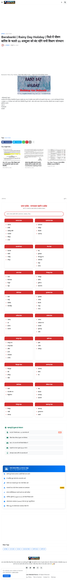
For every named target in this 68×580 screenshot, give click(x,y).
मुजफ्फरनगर (40, 411)
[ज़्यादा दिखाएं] (33, 142)
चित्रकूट (9, 368)
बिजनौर (39, 302)
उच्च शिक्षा (6, 549)
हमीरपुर (9, 374)
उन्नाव (9, 239)
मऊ (38, 374)
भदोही (9, 411)
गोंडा (39, 388)
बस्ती (9, 388)
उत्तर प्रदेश (12, 549)
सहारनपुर (40, 408)
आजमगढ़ (40, 368)
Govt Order (9, 33)
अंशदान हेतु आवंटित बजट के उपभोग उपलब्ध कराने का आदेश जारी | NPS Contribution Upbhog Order (33, 164)
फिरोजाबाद (10, 279)
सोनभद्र (9, 414)
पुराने (65, 198)
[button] (2, 2)
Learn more (15, 572)
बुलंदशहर (40, 253)
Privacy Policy (28, 577)
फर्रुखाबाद (10, 354)
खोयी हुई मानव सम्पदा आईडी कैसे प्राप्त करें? (18, 474)
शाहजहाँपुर (10, 305)
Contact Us (46, 577)
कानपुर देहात (10, 345)
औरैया (9, 348)
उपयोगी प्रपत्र (35, 549)
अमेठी (39, 331)
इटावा (9, 351)
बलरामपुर (40, 394)
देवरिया (39, 279)
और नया (4, 198)
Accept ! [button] (6, 576)
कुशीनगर (40, 282)
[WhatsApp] (23, 142)
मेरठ (39, 250)
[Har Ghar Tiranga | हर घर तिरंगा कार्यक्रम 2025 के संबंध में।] (56, 155)
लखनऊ (9, 224)
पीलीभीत (9, 302)
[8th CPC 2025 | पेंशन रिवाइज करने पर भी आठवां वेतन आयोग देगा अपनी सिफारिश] (11, 155)
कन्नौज (9, 357)
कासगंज (9, 328)
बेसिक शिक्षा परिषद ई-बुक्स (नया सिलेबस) (18, 437)
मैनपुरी (9, 282)
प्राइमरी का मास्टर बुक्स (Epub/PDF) (18, 448)
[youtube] (34, 567)
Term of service (37, 577)
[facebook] (26, 567)
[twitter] (30, 567)
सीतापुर (9, 236)
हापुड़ (39, 262)
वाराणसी (9, 250)
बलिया (39, 371)
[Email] (30, 142)
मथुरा (9, 285)
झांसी (39, 342)
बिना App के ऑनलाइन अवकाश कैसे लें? (18, 506)
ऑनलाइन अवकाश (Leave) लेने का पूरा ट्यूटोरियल (21, 501)
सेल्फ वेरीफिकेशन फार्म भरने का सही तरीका (18, 492)
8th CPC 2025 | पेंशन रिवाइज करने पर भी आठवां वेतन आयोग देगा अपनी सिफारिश (11, 164)
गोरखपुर (39, 276)
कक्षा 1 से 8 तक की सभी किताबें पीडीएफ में (19, 442)
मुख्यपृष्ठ (3, 33)
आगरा (9, 276)
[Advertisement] (34, 19)
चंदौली (9, 253)
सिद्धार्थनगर (10, 394)
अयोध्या (39, 319)
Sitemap (53, 577)
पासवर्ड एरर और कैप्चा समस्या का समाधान (35, 487)
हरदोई (9, 227)
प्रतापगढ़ (40, 233)
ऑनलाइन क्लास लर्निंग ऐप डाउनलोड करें (19, 453)
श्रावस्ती (40, 397)
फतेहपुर (39, 227)
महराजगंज (40, 285)
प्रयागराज (40, 224)
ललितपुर (39, 348)
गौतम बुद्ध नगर (41, 256)
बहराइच (39, 391)
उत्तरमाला (18, 549)
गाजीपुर (9, 256)
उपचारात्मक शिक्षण (26, 549)
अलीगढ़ (9, 319)
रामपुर (39, 305)
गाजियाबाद (40, 259)
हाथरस (9, 325)
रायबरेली (9, 233)
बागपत (39, 265)
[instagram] (37, 567)
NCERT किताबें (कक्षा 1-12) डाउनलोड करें (35, 432)
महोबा (9, 377)
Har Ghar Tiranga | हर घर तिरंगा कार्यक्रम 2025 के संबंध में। (55, 163)
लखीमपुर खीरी (10, 230)
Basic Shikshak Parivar (32, 574)
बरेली (9, 296)
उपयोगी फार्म (42, 549)
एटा (8, 322)
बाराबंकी (39, 325)
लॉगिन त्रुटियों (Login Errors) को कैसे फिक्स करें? (20, 497)
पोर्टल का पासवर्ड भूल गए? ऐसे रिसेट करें (17, 483)
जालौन (39, 345)
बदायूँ (9, 299)
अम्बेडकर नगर (41, 322)
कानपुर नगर (10, 342)
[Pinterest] (26, 142)
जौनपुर (9, 259)
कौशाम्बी (39, 230)
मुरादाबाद (40, 296)
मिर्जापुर (9, 408)
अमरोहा (39, 299)
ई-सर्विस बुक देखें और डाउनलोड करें (16, 478)
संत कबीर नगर (10, 391)
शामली (39, 414)
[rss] (41, 567)
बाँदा (8, 371)
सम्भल (39, 308)
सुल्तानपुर (40, 328)
